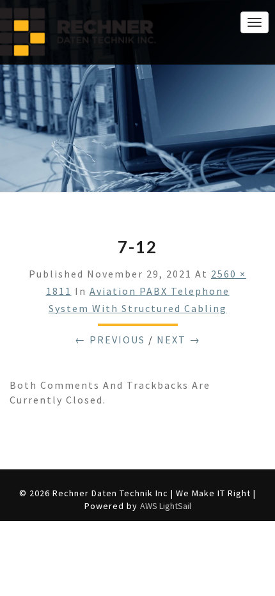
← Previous (110, 339)
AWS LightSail (165, 506)
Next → (179, 339)
